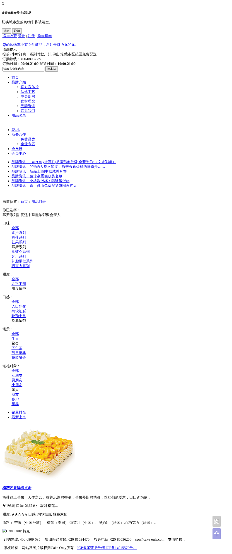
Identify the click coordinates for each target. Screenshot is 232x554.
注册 (31, 36)
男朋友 (17, 380)
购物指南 (44, 36)
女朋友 (17, 375)
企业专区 (28, 144)
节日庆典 (19, 353)
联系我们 (28, 111)
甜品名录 (19, 115)
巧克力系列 (21, 266)
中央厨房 (28, 96)
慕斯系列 (9, 215)
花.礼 (16, 130)
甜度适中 (24, 215)
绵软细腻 (19, 311)
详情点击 (24, 488)
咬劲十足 (19, 316)
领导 (15, 404)
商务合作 (19, 134)
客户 (15, 399)
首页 (15, 77)
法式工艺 (28, 92)
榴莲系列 (19, 237)
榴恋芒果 (9, 488)
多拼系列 (19, 233)
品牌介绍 (19, 82)
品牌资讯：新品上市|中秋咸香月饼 (39, 171)
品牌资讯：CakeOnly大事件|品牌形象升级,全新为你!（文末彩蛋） (64, 162)
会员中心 (19, 153)
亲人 (56, 215)
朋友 (15, 394)
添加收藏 (9, 36)
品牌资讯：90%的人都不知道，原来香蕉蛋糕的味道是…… (58, 167)
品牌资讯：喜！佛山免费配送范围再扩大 (44, 186)
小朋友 (17, 385)
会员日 (17, 149)
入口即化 (19, 306)
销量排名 (19, 412)
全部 (15, 228)
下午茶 (17, 348)
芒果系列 (19, 242)
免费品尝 (28, 139)
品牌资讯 (28, 106)
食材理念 (28, 101)
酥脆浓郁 (38, 215)
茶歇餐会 (19, 357)
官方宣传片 (30, 87)
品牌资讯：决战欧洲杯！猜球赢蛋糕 (41, 181)
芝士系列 (19, 256)
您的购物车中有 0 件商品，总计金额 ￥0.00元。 (40, 45)
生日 (15, 338)
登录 (21, 36)
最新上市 (19, 417)
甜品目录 (38, 202)
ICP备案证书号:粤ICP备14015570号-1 (107, 548)
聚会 (49, 215)
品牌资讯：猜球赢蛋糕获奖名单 (37, 176)
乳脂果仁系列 (22, 261)
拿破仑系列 (21, 252)
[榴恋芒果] (38, 478)
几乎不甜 (19, 284)
